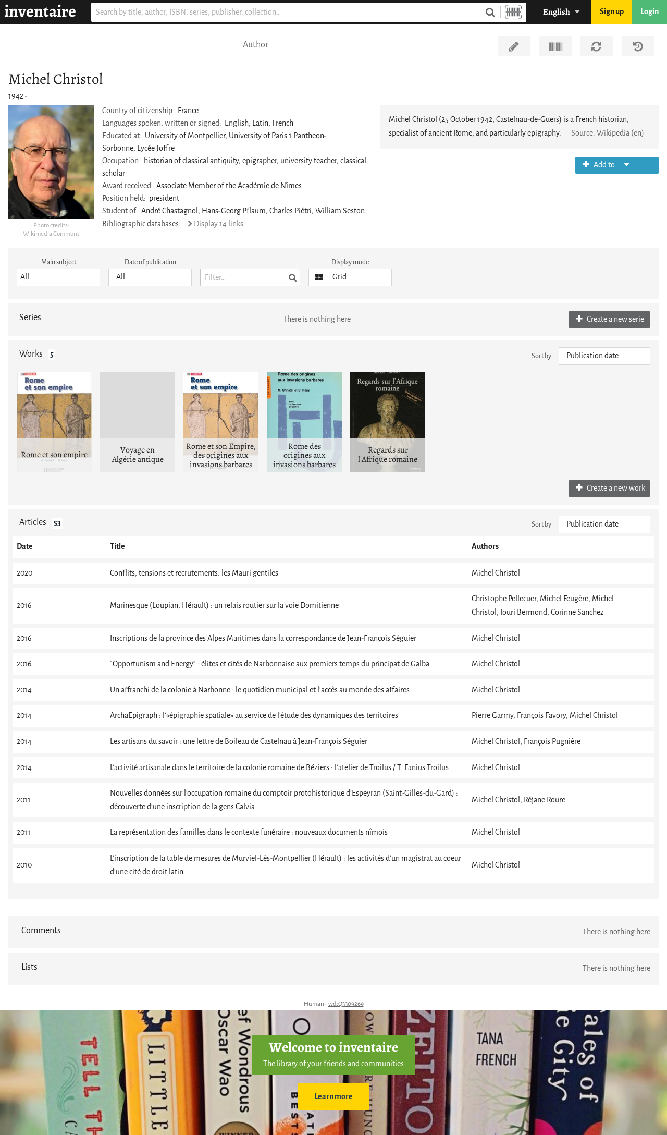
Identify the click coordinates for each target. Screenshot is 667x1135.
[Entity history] (638, 46)
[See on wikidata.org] (555, 46)
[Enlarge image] (51, 162)
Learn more (333, 1097)
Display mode (350, 262)
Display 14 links (218, 224)
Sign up (612, 12)
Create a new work (615, 488)
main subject (58, 262)
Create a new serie (614, 319)
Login (649, 12)
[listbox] (58, 277)
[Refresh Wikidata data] (596, 46)
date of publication (150, 262)
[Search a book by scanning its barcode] (513, 12)
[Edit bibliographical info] (514, 46)
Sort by (541, 355)
